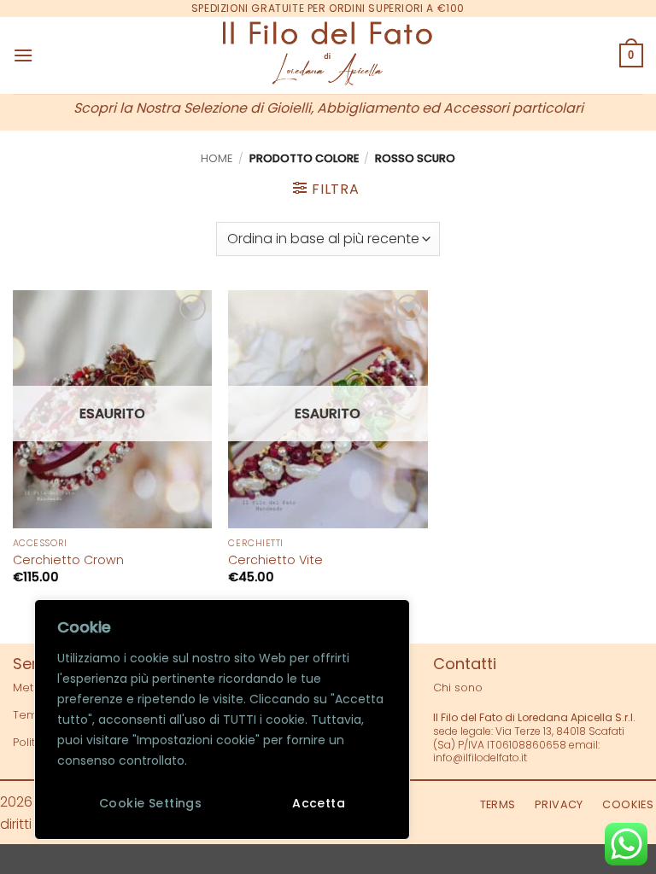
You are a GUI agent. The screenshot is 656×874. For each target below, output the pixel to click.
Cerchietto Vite (275, 560)
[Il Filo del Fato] (328, 55)
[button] (23, 55)
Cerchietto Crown (68, 560)
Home (216, 158)
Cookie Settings (150, 803)
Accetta (318, 803)
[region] (222, 719)
